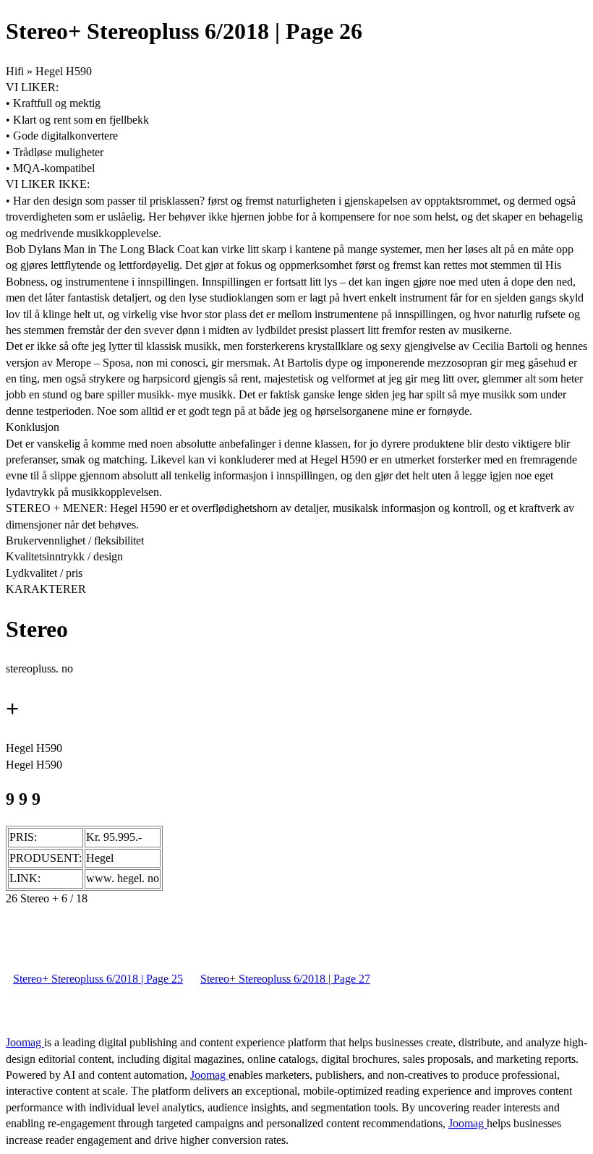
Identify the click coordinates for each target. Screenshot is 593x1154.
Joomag (25, 1042)
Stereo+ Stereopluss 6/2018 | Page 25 (98, 979)
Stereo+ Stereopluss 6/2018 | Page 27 (285, 979)
